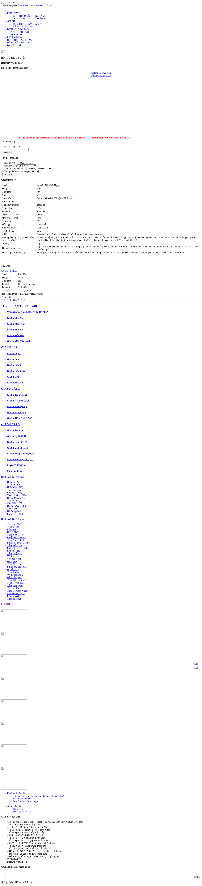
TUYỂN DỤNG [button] (15, 34)
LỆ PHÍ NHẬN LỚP (23, 26)
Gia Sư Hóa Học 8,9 (17, 406)
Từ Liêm (14, 490)
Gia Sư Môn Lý (15, 329)
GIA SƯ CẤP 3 (10, 424)
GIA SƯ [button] (11, 21)
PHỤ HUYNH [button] (14, 13)
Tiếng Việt (15, 534)
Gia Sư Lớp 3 (14, 365)
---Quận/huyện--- (9, 163)
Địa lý (12, 569)
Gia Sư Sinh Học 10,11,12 (20, 459)
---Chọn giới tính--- (10, 171)
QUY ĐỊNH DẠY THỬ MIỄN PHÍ (30, 18)
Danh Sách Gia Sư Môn (12, 519)
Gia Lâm (14, 484)
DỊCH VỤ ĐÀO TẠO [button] (18, 29)
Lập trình (13, 596)
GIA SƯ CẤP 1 (10, 347)
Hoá (12, 532)
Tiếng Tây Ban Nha (18, 590)
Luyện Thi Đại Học (16, 465)
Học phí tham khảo (22, 798)
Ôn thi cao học (16, 574)
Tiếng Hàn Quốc (17, 580)
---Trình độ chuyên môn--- (13, 168)
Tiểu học (14, 524)
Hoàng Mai (16, 498)
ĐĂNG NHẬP (14, 45)
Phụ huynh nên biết (16, 793)
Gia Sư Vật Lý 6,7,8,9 (18, 400)
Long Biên (15, 514)
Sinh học (14, 550)
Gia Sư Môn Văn (15, 318)
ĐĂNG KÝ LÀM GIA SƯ (20, 42)
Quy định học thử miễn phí (25, 801)
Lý (11, 529)
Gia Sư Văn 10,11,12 (17, 448)
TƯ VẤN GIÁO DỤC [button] (18, 32)
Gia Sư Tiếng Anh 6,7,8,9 (19, 418)
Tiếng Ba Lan (15, 572)
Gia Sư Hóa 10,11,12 (17, 442)
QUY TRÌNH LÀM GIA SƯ (27, 24)
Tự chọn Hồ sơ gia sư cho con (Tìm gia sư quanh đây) (38, 796)
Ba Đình (14, 492)
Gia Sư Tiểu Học (15, 382)
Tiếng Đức (14, 545)
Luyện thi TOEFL (18, 542)
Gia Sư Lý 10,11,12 (16, 436)
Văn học (14, 558)
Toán (13, 526)
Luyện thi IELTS (17, 548)
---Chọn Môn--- (8, 165)
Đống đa (14, 482)
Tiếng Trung (15, 585)
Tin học (13, 588)
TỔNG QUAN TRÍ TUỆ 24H (19, 306)
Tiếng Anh (15, 540)
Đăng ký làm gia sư (22, 811)
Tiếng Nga (14, 564)
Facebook (5, 604)
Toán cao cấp (15, 582)
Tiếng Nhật (14, 553)
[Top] (197, 877)
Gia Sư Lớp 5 (14, 377)
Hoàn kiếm (15, 487)
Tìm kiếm (6, 153)
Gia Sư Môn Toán (16, 324)
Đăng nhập (18, 809)
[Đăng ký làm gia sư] (101, 75)
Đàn (12, 561)
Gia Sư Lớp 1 (14, 353)
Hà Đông (14, 511)
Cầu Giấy (15, 503)
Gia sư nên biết (14, 806)
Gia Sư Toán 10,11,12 (18, 430)
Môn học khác (16, 593)
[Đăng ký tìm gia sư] (101, 73)
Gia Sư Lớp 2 (14, 359)
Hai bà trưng (16, 506)
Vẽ (10, 556)
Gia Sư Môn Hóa (15, 335)
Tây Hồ (13, 500)
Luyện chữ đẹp (17, 566)
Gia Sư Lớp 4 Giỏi (16, 371)
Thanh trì (14, 508)
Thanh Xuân (16, 495)
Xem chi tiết (7, 297)
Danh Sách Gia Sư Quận (13, 477)
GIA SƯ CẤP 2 (10, 388)
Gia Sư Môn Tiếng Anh (19, 341)
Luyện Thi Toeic (17, 537)
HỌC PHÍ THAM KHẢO (31, 5)
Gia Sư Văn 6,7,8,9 (16, 412)
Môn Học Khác (14, 471)
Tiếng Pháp (14, 598)
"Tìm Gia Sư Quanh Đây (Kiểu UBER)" (27, 312)
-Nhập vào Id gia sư (10, 146)
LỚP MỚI (49, 5)
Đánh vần (14, 577)
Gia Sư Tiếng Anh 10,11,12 (20, 453)
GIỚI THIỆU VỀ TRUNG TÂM (29, 16)
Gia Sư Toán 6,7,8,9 (17, 395)
